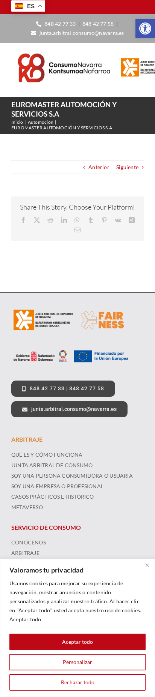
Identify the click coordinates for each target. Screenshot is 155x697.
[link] (145, 28)
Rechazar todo (77, 682)
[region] (77, 628)
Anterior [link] (98, 167)
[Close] (147, 565)
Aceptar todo (77, 642)
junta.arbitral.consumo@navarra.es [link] (82, 33)
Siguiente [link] (127, 167)
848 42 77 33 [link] (60, 24)
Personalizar (77, 662)
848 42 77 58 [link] (98, 24)
